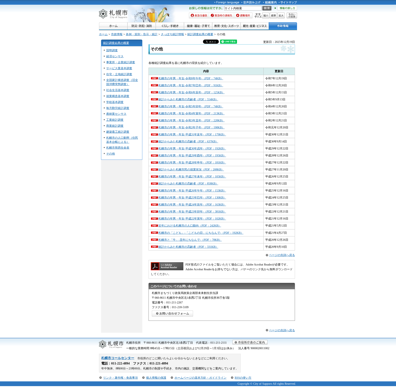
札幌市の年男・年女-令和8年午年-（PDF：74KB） (190, 78)
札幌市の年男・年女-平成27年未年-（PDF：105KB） (192, 176)
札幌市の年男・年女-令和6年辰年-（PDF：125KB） (191, 92)
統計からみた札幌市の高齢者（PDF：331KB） (188, 246)
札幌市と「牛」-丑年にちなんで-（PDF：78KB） (190, 239)
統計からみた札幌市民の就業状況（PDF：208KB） (191, 169)
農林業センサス (116, 113)
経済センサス (115, 56)
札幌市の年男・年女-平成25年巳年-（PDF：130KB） (192, 197)
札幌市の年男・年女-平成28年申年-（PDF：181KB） (192, 162)
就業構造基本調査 (117, 96)
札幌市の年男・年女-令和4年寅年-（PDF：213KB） (191, 113)
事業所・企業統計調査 (120, 62)
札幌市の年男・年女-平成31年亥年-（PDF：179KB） (192, 134)
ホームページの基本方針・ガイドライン (200, 377)
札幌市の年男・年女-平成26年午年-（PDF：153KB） (192, 190)
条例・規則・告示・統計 (142, 34)
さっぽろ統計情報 (172, 34)
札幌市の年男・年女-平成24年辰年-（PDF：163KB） (192, 204)
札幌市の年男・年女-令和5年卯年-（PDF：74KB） (190, 106)
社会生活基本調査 (117, 90)
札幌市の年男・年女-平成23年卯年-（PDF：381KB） (192, 211)
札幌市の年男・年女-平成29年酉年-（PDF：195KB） (192, 155)
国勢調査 (112, 50)
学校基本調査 (115, 102)
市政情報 (117, 34)
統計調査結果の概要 (200, 34)
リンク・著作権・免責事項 (120, 377)
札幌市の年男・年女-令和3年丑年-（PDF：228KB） (191, 120)
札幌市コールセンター (117, 358)
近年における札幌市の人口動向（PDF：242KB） (189, 225)
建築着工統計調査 (117, 131)
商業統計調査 (115, 125)
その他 (110, 153)
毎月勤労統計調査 (117, 108)
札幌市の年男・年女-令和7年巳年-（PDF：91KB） (190, 85)
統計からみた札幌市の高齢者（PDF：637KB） (188, 141)
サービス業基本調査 (119, 68)
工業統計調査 (115, 119)
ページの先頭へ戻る (282, 255)
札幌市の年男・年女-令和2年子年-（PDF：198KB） (191, 127)
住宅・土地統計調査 (119, 74)
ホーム (103, 34)
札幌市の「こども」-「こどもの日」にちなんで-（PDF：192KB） (200, 232)
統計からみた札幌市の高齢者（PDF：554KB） (188, 99)
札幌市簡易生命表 (117, 147)
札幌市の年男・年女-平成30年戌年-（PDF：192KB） (192, 148)
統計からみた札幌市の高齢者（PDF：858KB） (188, 183)
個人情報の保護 (156, 377)
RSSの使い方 (243, 377)
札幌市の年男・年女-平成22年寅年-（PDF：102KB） (192, 218)
